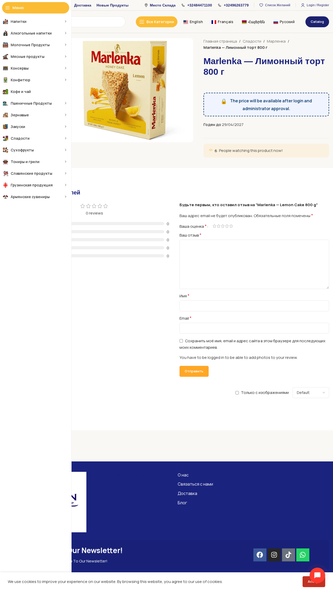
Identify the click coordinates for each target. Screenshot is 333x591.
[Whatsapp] (302, 554)
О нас (183, 475)
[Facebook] (259, 554)
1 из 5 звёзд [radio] (214, 226)
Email (185, 318)
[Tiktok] (288, 554)
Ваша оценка (193, 226)
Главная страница (220, 41)
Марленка (276, 41)
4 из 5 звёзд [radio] (227, 226)
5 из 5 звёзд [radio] (231, 226)
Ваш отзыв (190, 235)
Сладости (252, 41)
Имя (184, 296)
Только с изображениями (265, 392)
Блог (182, 503)
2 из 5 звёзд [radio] (218, 226)
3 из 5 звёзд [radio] (223, 226)
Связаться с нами (195, 484)
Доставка (187, 493)
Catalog (317, 21)
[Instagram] (274, 554)
